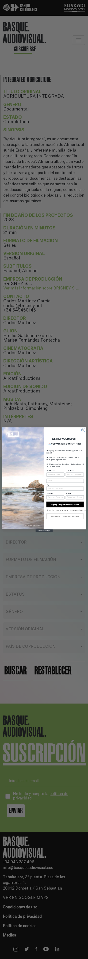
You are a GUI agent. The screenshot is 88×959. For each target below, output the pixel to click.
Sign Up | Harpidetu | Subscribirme (65, 504)
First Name (50, 471)
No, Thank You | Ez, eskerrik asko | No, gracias (65, 516)
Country (49, 494)
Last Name (69, 471)
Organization (51, 485)
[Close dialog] (83, 430)
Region (68, 494)
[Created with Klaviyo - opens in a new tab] (44, 530)
